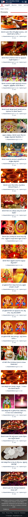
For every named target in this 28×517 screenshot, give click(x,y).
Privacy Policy (9, 512)
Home (2, 9)
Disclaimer (22, 512)
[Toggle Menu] (25, 1)
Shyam (5, 36)
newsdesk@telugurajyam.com (17, 509)
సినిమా (20, 5)
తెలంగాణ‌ (14, 5)
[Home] (2, 5)
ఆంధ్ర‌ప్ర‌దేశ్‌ (7, 5)
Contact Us (16, 512)
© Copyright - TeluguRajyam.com (14, 515)
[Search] (23, 2)
